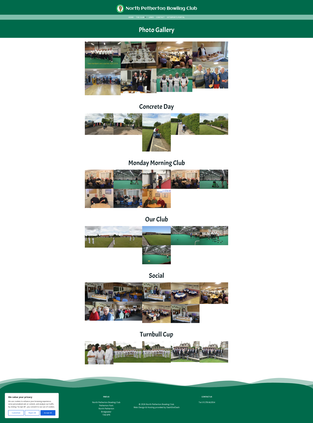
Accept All (48, 413)
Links (151, 17)
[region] (32, 405)
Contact (160, 17)
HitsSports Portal (176, 17)
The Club (140, 17)
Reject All (32, 413)
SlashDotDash (172, 407)
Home (131, 17)
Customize (16, 413)
